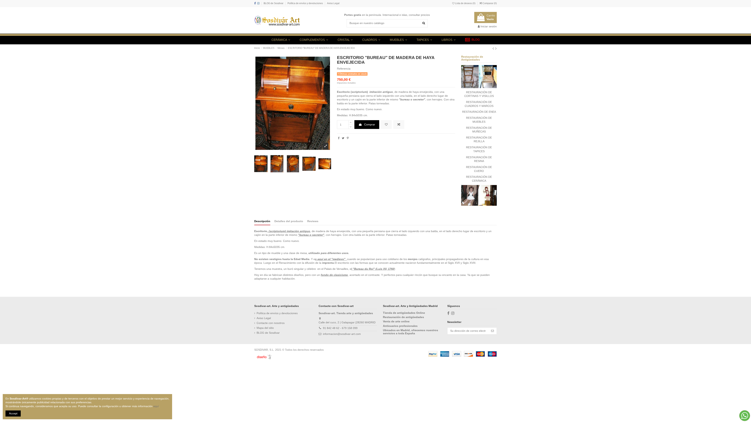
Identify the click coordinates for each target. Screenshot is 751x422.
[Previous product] (493, 48)
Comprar (369, 124)
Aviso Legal (333, 3)
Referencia (343, 68)
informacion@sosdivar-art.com (342, 333)
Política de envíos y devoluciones (305, 3)
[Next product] (496, 48)
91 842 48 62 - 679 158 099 (340, 328)
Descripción (262, 221)
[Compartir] (339, 138)
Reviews (312, 221)
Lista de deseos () (465, 3)
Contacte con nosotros (271, 323)
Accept (13, 413)
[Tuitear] (343, 138)
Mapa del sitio (265, 327)
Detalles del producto (288, 221)
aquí (156, 406)
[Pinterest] (348, 138)
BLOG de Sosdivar (274, 3)
